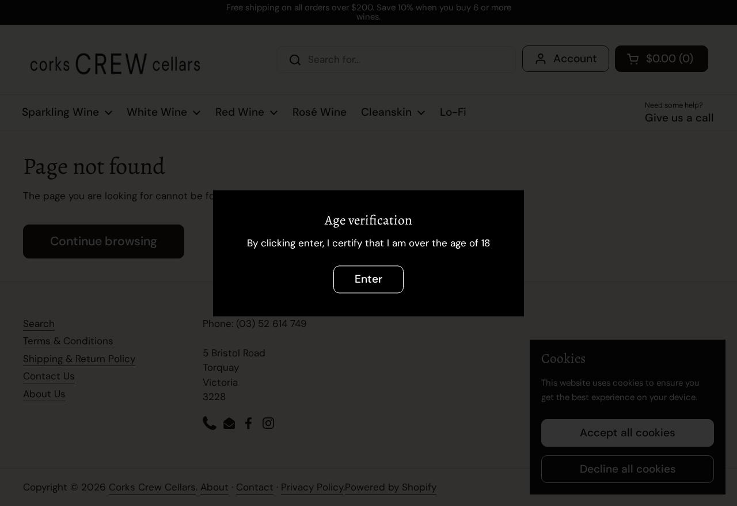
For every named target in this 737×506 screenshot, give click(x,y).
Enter (368, 279)
